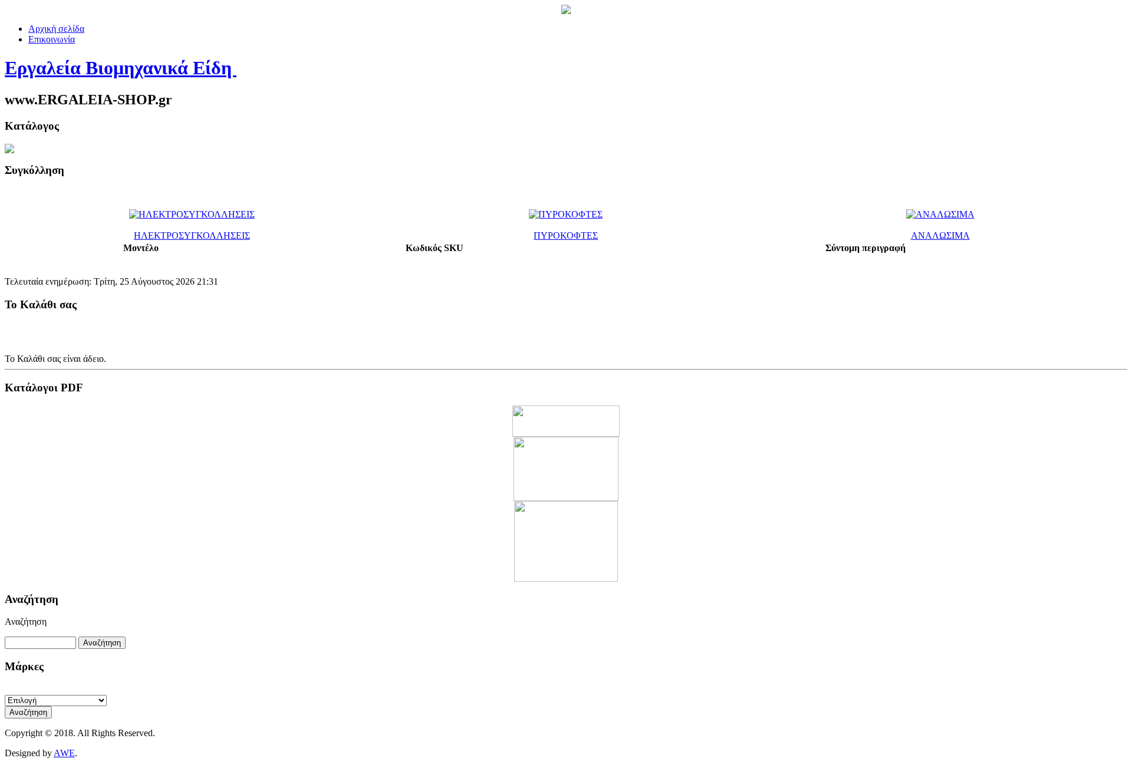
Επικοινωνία (51, 39)
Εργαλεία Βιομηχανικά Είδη (120, 67)
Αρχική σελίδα (56, 29)
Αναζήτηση (26, 622)
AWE (64, 753)
